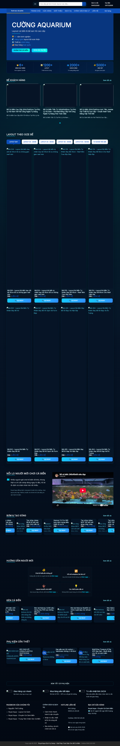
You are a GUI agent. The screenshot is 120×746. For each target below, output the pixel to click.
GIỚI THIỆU (58, 11)
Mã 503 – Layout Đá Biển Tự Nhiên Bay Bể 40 (17, 450)
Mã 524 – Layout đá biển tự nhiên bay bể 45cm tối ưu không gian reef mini (46, 292)
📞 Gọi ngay (19, 300)
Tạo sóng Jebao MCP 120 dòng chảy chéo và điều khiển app (10, 523)
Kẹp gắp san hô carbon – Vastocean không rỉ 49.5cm (66, 650)
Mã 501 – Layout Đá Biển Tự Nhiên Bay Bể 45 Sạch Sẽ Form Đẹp (46, 451)
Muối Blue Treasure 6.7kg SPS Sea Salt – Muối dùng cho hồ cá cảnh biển (101, 651)
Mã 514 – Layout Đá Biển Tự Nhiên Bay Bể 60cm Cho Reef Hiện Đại (100, 292)
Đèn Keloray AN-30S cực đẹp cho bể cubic (31, 609)
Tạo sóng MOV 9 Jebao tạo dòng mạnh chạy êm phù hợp (37, 523)
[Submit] (84, 4)
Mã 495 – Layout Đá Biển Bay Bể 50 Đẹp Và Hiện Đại (72, 450)
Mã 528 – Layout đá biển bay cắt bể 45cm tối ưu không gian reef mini (19, 292)
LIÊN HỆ (95, 11)
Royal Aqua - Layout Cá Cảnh (19, 712)
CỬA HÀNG (47, 11)
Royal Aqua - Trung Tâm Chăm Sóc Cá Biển (24, 719)
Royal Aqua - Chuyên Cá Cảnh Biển (21, 715)
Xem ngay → (86, 577)
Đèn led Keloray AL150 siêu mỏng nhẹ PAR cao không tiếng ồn (105, 610)
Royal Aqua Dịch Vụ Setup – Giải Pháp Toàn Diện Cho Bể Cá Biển (59, 743)
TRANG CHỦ (35, 11)
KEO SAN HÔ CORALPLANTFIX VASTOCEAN (26, 651)
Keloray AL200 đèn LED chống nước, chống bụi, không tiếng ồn (67, 610)
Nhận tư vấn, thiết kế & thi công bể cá (51, 720)
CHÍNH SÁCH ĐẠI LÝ (82, 11)
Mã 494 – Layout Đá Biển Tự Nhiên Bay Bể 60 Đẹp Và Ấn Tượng (99, 451)
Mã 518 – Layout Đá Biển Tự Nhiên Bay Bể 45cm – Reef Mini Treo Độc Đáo (73, 292)
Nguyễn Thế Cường (15, 708)
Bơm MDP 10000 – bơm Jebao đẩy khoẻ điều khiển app (64, 522)
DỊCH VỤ (68, 11)
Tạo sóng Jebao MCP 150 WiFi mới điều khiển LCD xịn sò (91, 523)
